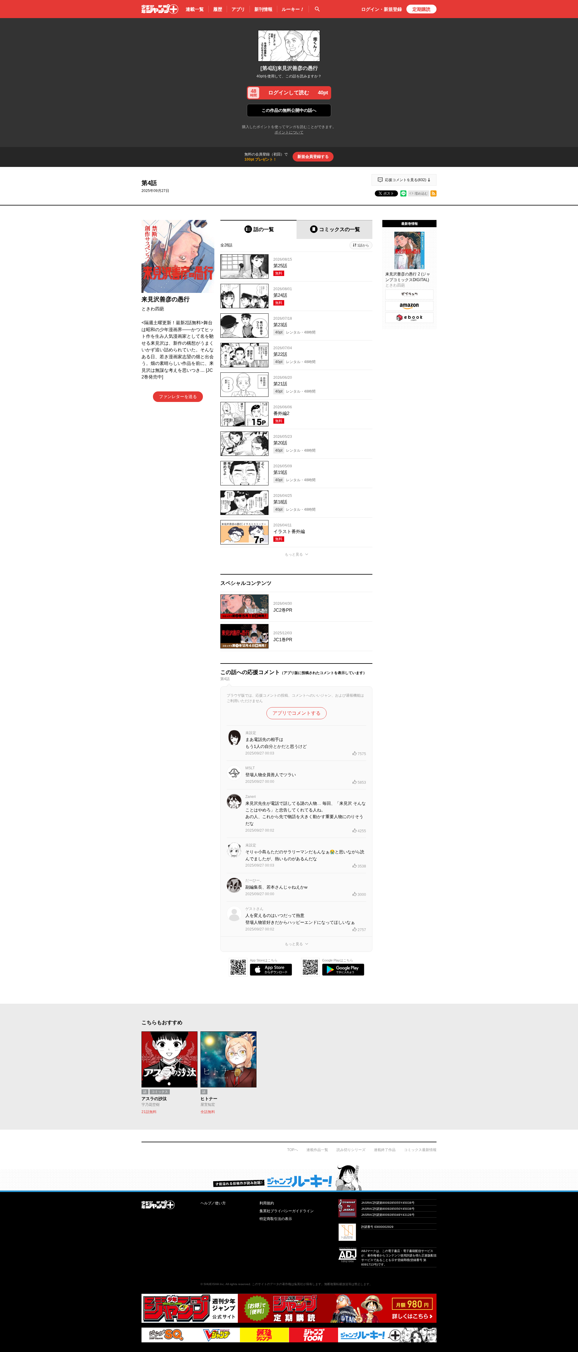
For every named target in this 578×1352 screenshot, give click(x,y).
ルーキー (293, 9)
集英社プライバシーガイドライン (286, 1211)
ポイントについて (289, 132)
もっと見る (294, 554)
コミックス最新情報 (420, 1150)
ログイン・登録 (381, 9)
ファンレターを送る (178, 396)
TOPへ (292, 1150)
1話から (363, 245)
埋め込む (421, 193)
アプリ (238, 9)
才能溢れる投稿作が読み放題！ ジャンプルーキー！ (289, 1177)
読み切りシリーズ (351, 1150)
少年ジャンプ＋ (159, 9)
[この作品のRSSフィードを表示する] (433, 193)
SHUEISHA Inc (214, 1284)
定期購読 (421, 9)
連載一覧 (195, 9)
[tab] (258, 229)
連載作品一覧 (317, 1150)
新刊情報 (263, 9)
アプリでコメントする (296, 713)
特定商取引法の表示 (275, 1219)
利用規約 (266, 1203)
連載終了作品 (385, 1150)
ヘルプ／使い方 (213, 1203)
